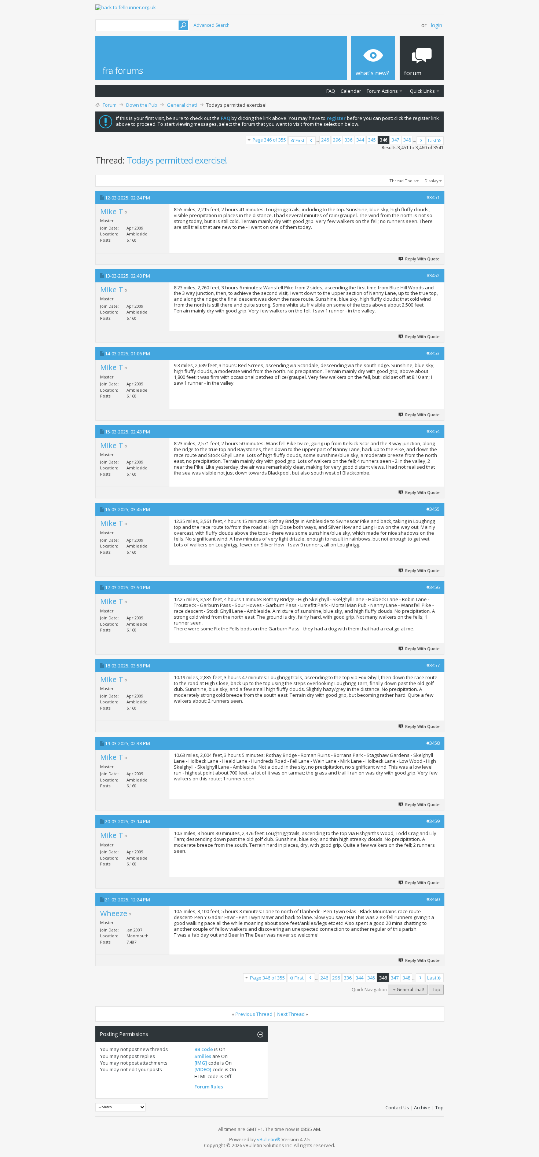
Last (432, 141)
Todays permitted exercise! (176, 160)
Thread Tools (402, 180)
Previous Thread (253, 1014)
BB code (203, 1049)
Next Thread (291, 1014)
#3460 (433, 899)
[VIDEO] (203, 1069)
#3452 (433, 275)
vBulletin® (268, 1139)
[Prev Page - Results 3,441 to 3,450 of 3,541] (311, 140)
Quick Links (422, 91)
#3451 (433, 197)
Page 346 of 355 (269, 140)
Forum (110, 105)
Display (432, 180)
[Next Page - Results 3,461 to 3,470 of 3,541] (421, 140)
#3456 (433, 587)
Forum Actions (382, 91)
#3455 (433, 509)
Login (436, 25)
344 (360, 140)
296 (337, 140)
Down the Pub (141, 105)
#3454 (433, 431)
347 (395, 140)
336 (348, 140)
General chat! (182, 105)
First (300, 141)
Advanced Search (212, 25)
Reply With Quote (422, 258)
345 (372, 140)
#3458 (433, 743)
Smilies (202, 1056)
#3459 (433, 821)
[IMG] (200, 1062)
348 (407, 140)
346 (384, 140)
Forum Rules (208, 1086)
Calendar (351, 91)
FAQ (330, 91)
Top (436, 989)
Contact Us (397, 1107)
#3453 (433, 353)
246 (325, 140)
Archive (422, 1107)
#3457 (433, 665)
